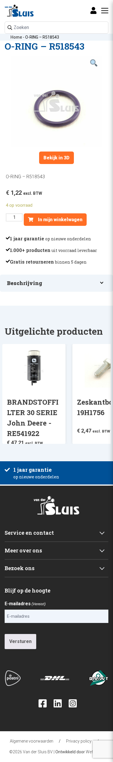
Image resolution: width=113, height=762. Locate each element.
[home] (13, 11)
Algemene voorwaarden (31, 741)
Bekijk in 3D (56, 158)
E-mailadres (25, 603)
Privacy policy (79, 741)
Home (16, 37)
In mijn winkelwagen (59, 219)
